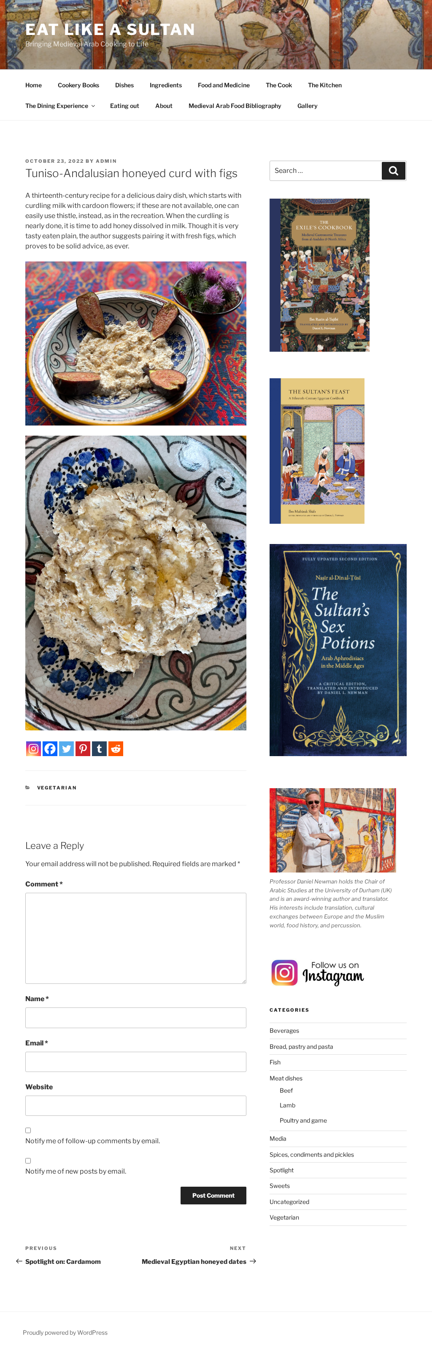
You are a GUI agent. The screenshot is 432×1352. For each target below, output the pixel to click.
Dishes (124, 85)
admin (106, 161)
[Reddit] (115, 748)
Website (39, 1087)
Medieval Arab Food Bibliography (235, 105)
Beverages (284, 1030)
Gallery (307, 105)
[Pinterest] (83, 748)
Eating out (124, 105)
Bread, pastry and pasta (301, 1046)
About (164, 105)
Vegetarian (57, 788)
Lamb (287, 1105)
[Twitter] (66, 748)
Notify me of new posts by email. (75, 1171)
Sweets (280, 1185)
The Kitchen (325, 85)
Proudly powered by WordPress (65, 1332)
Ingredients (166, 85)
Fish (275, 1062)
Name (37, 999)
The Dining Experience (56, 105)
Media (278, 1138)
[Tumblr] (99, 748)
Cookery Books (78, 85)
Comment (44, 884)
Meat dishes (286, 1078)
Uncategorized (289, 1201)
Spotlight (282, 1170)
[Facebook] (50, 748)
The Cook (279, 85)
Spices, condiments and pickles (312, 1154)
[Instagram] (33, 748)
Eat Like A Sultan (110, 29)
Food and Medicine (224, 85)
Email (36, 1043)
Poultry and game (303, 1120)
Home (33, 85)
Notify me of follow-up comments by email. (92, 1141)
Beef (286, 1090)
